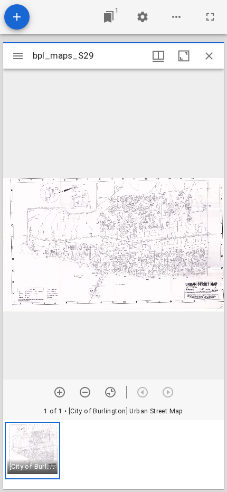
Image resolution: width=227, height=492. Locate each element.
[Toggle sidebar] (18, 56)
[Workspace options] (176, 17)
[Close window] (209, 56)
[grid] (113, 454)
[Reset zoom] (110, 392)
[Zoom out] (85, 392)
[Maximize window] (183, 56)
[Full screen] (210, 17)
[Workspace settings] (142, 17)
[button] (32, 450)
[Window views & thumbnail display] (158, 56)
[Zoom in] (59, 392)
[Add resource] (17, 17)
